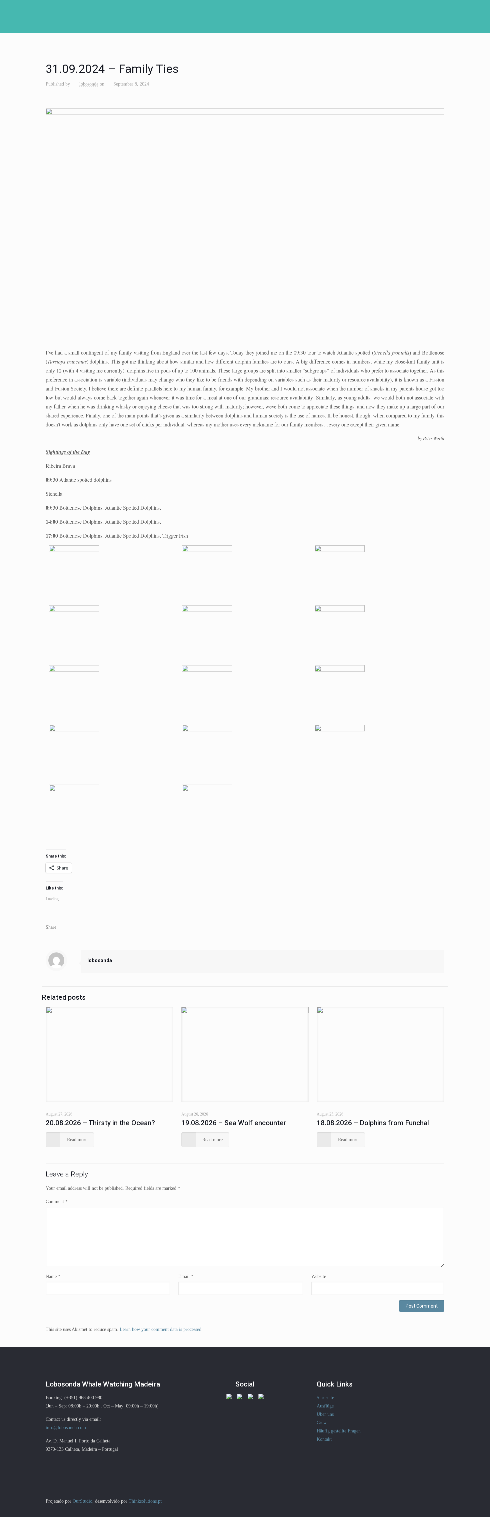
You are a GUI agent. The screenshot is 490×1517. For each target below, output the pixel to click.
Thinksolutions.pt (145, 1501)
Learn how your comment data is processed (160, 1329)
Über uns (325, 1414)
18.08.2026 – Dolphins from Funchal (373, 1123)
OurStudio (82, 1501)
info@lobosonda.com (66, 1427)
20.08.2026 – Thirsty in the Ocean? (100, 1123)
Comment (57, 1201)
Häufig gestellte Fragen (339, 1430)
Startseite (325, 1397)
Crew (322, 1422)
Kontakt (324, 1439)
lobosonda (88, 84)
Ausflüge (325, 1405)
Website (318, 1276)
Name (53, 1276)
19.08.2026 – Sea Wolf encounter (233, 1123)
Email (185, 1276)
